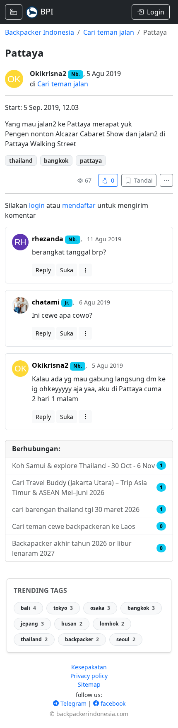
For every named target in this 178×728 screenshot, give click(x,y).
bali (28, 607)
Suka (66, 270)
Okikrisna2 (48, 73)
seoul (125, 639)
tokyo (63, 607)
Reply (43, 270)
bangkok (56, 160)
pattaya (91, 160)
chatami (46, 302)
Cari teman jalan (108, 32)
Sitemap (89, 684)
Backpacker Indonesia (39, 32)
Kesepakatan (89, 667)
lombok (112, 623)
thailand (21, 160)
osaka (100, 607)
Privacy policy (89, 676)
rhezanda (47, 238)
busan (71, 623)
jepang (32, 623)
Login (155, 12)
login (37, 205)
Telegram (73, 703)
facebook (112, 703)
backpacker (82, 639)
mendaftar (79, 205)
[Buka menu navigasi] (13, 12)
